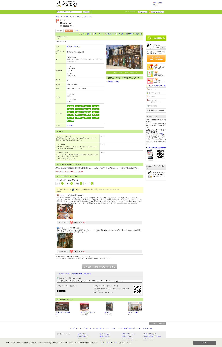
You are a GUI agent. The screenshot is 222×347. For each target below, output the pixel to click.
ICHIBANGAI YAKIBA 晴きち (63, 313)
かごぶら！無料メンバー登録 (156, 58)
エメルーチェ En (133, 312)
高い (69, 183)
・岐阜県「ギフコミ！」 (127, 336)
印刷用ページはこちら (135, 34)
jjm (76, 189)
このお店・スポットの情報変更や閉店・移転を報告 (75, 274)
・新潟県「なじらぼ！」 (105, 336)
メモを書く (121, 34)
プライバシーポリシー (110, 328)
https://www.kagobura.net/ (156, 147)
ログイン (142, 11)
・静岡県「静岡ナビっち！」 (128, 334)
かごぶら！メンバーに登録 (154, 134)
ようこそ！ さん (131, 11)
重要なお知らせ (158, 2)
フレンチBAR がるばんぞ (87, 312)
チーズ (88, 183)
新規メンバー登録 (156, 11)
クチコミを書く (86, 34)
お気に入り (110, 34)
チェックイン (99, 34)
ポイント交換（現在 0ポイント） (155, 101)
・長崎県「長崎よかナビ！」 (150, 334)
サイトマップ (80, 328)
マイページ (152, 96)
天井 (60, 183)
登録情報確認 (153, 106)
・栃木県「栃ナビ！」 (82, 334)
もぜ (61, 195)
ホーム (156, 6)
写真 (76, 31)
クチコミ (69, 31)
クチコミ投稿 (97, 328)
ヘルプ (156, 4)
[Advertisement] (117, 4)
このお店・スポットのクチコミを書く (99, 267)
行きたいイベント (154, 93)
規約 (125, 328)
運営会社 (131, 328)
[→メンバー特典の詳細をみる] (156, 86)
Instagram (70, 125)
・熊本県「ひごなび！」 (105, 334)
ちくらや (106, 312)
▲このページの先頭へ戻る (157, 323)
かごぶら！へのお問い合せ (144, 328)
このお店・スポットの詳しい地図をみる (124, 73)
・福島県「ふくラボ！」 (83, 336)
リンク (120, 328)
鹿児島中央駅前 (113, 82)
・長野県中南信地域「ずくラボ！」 (152, 336)
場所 (78, 183)
